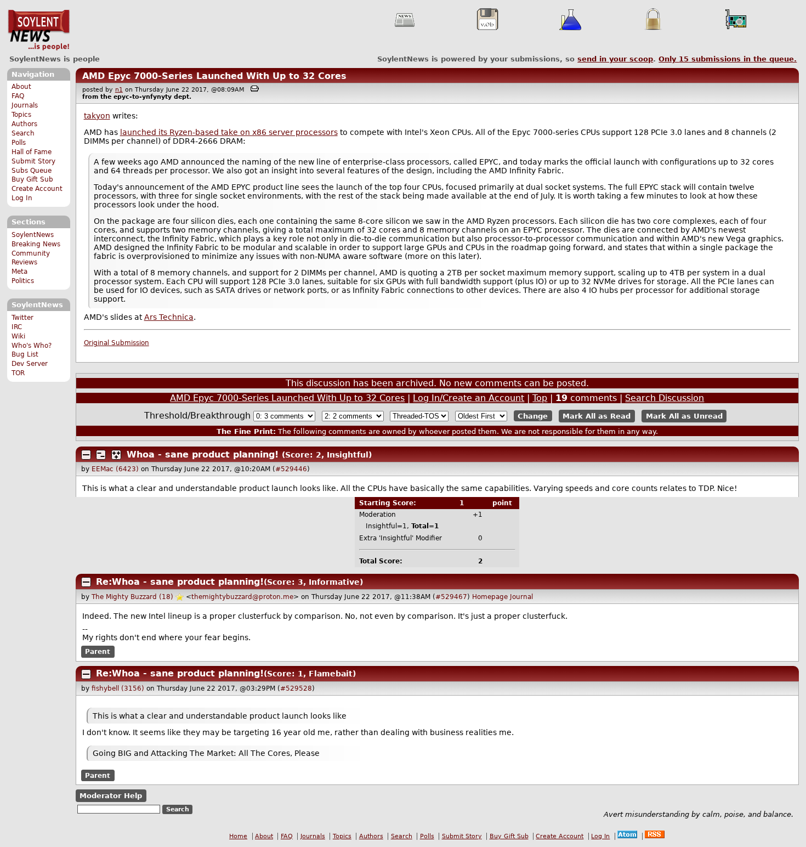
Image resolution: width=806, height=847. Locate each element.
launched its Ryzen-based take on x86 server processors (229, 132)
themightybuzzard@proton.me (242, 597)
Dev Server (30, 364)
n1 (119, 89)
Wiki (18, 336)
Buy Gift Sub (32, 179)
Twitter (22, 317)
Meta (19, 271)
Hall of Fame (32, 152)
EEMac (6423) (115, 469)
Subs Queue (32, 170)
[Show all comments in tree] (116, 455)
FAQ (18, 96)
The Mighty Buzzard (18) (132, 597)
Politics (23, 281)
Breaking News (36, 244)
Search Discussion (664, 398)
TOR (18, 373)
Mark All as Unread (684, 416)
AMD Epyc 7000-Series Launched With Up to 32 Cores (214, 76)
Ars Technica (169, 317)
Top (539, 398)
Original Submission (116, 343)
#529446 (291, 469)
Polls (19, 142)
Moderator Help (111, 796)
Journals (25, 105)
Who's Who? (32, 345)
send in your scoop (615, 59)
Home (238, 836)
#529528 (296, 688)
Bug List (25, 354)
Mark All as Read (597, 416)
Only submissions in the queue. (728, 59)
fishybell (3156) (118, 688)
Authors (24, 124)
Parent (97, 652)
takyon (97, 115)
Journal (521, 597)
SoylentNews (38, 30)
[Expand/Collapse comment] (86, 455)
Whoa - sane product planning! (203, 454)
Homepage (490, 597)
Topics (21, 114)
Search (23, 133)
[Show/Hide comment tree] (101, 455)
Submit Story (33, 161)
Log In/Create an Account (468, 398)
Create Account (37, 189)
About (21, 87)
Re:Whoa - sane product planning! (180, 582)
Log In (22, 198)
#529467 (451, 597)
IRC (17, 327)
